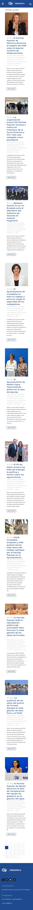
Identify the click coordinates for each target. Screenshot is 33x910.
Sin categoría (10, 402)
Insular (15, 59)
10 (6, 851)
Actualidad (20, 55)
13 (18, 851)
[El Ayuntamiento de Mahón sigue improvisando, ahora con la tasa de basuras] (16, 362)
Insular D (20, 59)
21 (10, 857)
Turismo (9, 63)
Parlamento (13, 61)
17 (14, 854)
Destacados (10, 57)
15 (6, 854)
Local (8, 61)
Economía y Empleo (19, 57)
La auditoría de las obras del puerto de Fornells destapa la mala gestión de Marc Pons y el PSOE (15, 705)
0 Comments (16, 404)
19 (23, 854)
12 (14, 851)
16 (10, 854)
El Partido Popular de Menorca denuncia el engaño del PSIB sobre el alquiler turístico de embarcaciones (16, 45)
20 (7, 857)
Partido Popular (21, 61)
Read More (11, 88)
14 (23, 851)
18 (18, 854)
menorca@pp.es (7, 903)
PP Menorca (16, 63)
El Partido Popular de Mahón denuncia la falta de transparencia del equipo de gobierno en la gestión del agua (16, 791)
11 (10, 851)
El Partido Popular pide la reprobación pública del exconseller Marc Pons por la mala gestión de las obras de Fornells (16, 628)
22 (15, 857)
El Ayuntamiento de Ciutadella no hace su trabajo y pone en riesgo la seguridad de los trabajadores (16, 296)
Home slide (10, 59)
